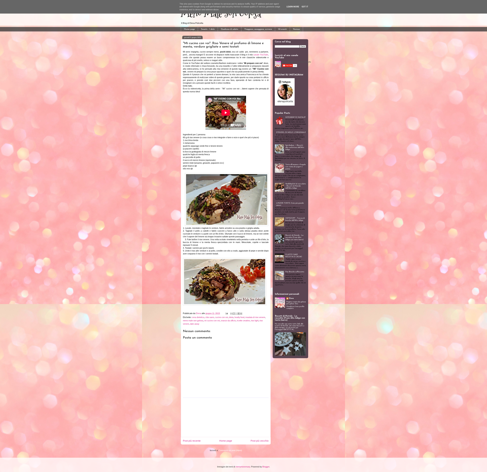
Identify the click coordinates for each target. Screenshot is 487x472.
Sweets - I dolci (208, 29)
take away (194, 324)
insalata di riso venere (255, 317)
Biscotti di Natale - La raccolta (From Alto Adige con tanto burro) (294, 237)
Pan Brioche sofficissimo (294, 272)
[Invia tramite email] (231, 313)
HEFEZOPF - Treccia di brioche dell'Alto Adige (295, 219)
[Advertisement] (226, 417)
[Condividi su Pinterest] (241, 313)
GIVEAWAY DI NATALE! (295, 117)
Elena (291, 298)
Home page (189, 29)
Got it (305, 6)
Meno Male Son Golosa (221, 14)
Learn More (292, 6)
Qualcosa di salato (229, 29)
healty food (239, 317)
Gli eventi (282, 29)
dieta (231, 317)
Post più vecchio (260, 440)
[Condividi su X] (236, 313)
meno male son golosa (193, 321)
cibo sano (209, 317)
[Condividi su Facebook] (238, 313)
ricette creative (243, 321)
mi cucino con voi (212, 321)
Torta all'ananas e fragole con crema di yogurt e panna (295, 167)
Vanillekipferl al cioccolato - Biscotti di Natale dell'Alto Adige (295, 186)
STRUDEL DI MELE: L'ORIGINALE (291, 132)
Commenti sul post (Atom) (230, 450)
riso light (254, 321)
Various (296, 29)
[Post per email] (226, 313)
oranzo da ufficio (228, 321)
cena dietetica (198, 317)
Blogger (265, 467)
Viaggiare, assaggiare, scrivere (258, 29)
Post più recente (192, 440)
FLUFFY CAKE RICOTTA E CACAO (293, 256)
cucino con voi (221, 317)
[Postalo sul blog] (234, 313)
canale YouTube (260, 55)
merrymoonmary (243, 467)
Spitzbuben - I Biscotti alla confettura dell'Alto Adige (294, 147)
